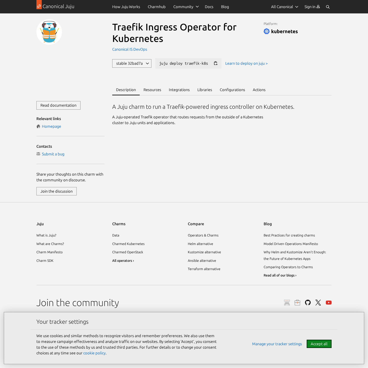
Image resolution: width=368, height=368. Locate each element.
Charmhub (157, 6)
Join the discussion (56, 191)
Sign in (310, 6)
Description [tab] (126, 89)
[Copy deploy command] (215, 63)
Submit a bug (52, 154)
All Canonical (282, 6)
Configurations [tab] (232, 89)
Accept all (319, 344)
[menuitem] (312, 6)
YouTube (329, 302)
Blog (225, 6)
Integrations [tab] (179, 89)
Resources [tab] (152, 89)
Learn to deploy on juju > (246, 63)
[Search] (328, 6)
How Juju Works (126, 6)
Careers (297, 302)
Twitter (318, 302)
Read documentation (58, 105)
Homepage (50, 126)
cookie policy (94, 353)
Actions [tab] (259, 89)
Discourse (287, 302)
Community (183, 6)
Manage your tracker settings (277, 344)
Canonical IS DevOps (129, 49)
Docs (209, 6)
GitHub (308, 302)
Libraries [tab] (204, 89)
